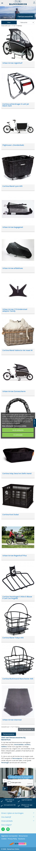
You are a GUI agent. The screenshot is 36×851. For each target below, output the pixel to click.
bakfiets (4, 747)
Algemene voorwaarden (9, 836)
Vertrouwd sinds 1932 (10, 805)
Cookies (4, 839)
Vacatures (21, 839)
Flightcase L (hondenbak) (13, 145)
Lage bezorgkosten (26, 800)
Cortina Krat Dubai (10, 514)
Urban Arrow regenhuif (12, 63)
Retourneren (23, 836)
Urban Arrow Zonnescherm (14, 391)
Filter (9, 22)
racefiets (27, 744)
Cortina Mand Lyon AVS (12, 186)
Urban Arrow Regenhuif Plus (14, 555)
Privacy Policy (12, 839)
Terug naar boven (26, 729)
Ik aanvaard (18, 435)
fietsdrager (5, 763)
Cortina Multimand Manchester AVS (17, 679)
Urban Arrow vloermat (12, 720)
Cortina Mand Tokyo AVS (13, 637)
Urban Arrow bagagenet (12, 227)
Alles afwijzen (18, 430)
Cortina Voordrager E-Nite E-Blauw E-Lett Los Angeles (17, 597)
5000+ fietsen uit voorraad (9, 800)
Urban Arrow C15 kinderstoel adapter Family (14, 310)
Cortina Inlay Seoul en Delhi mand (16, 473)
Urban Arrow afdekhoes (12, 268)
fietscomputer (17, 758)
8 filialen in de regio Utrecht (26, 805)
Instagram (8, 829)
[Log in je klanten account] (34, 2)
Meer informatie (7, 426)
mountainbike (19, 744)
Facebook (3, 829)
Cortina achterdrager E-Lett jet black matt (15, 105)
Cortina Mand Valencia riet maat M (17, 350)
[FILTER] (34, 425)
